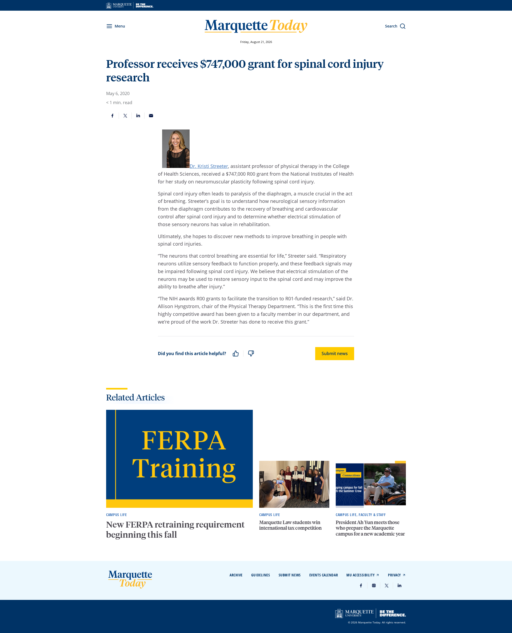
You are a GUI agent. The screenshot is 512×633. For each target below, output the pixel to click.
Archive (236, 574)
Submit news (335, 353)
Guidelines (260, 574)
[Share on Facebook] (112, 115)
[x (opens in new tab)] (386, 585)
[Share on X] (125, 115)
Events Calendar (323, 574)
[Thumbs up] (236, 353)
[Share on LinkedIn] (138, 115)
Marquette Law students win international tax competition (290, 525)
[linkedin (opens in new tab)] (399, 585)
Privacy (394, 574)
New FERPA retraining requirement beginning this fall (175, 529)
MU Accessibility (360, 574)
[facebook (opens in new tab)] (361, 585)
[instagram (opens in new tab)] (373, 585)
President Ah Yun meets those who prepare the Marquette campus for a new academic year (370, 528)
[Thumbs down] (251, 353)
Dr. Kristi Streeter (209, 166)
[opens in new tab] (129, 5)
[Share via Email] (151, 115)
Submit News (290, 574)
